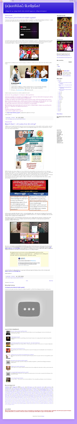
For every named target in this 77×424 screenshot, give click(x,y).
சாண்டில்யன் (48, 392)
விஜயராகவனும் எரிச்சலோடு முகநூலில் (13, 112)
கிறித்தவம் (40, 401)
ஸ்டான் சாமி (21, 277)
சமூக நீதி (43, 392)
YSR (8, 398)
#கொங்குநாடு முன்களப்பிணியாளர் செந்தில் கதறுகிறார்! (20, 17)
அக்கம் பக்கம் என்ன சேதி (22, 390)
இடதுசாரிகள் (25, 391)
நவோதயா (14, 277)
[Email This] (18, 117)
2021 (59, 80)
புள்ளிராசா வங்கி (29, 403)
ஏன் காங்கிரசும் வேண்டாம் (48, 394)
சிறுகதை (35, 388)
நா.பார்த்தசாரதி (20, 394)
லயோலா (26, 397)
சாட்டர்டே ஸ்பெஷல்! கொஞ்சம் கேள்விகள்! (17, 378)
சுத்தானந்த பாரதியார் (39, 398)
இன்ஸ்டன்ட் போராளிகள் (8, 401)
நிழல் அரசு (18, 277)
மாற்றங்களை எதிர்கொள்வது (44, 403)
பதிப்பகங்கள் (7, 397)
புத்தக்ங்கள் (24, 403)
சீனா (18, 395)
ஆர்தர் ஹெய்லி (50, 400)
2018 (59, 103)
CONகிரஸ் (37, 397)
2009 (59, 110)
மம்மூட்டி (44, 399)
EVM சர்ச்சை (27, 400)
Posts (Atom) (12, 282)
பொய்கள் (34, 403)
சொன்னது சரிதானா (14, 402)
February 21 (47, 397)
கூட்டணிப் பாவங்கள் (36, 390)
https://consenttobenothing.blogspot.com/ (63, 55)
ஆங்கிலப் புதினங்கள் (19, 391)
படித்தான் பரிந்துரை (7, 403)
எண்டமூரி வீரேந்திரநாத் (43, 390)
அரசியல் (9, 277)
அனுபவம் (12, 277)
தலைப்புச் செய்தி (49, 396)
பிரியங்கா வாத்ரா (39, 399)
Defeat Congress (42, 397)
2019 (59, 102)
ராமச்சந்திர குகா (21, 397)
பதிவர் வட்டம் (15, 390)
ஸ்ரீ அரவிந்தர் (50, 395)
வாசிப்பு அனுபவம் (32, 393)
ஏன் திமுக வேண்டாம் (38, 392)
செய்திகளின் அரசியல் (41, 387)
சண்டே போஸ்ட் (24, 396)
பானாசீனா (30, 391)
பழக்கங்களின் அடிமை (33, 399)
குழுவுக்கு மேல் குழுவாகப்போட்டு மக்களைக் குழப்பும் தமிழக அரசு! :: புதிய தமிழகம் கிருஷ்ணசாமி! (25, 342)
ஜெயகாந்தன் (26, 395)
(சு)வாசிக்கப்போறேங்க (36, 391)
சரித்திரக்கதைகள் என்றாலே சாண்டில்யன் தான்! (18, 366)
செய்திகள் (18, 388)
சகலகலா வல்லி (51, 401)
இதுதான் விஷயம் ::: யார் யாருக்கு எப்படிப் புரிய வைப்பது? (20, 124)
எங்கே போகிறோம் (42, 391)
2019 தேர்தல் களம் (30, 387)
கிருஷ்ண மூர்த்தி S (66, 70)
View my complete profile (67, 75)
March (60, 96)
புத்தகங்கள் (7, 388)
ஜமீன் (18, 402)
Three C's (37, 400)
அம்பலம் (14, 398)
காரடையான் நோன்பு (35, 401)
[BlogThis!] (19, 117)
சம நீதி (28, 396)
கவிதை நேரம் (14, 395)
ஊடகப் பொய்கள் (50, 389)
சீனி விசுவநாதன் (8, 402)
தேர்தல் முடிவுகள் (10, 393)
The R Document (33, 400)
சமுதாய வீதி (27, 398)
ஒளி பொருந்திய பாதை (8, 395)
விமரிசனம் (9, 389)
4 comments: (13, 117)
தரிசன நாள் (14, 394)
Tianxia (39, 394)
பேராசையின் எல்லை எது (38, 395)
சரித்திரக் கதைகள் (33, 396)
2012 (59, 106)
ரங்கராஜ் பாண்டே (29, 388)
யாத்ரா (47, 399)
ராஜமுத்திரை (50, 399)
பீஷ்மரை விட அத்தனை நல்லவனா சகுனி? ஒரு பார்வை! (19, 331)
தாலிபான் (21, 399)
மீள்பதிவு (22, 392)
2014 (59, 105)
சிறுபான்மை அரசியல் (32, 398)
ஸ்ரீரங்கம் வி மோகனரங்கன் (39, 393)
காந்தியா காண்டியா (29, 401)
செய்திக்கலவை (45, 398)
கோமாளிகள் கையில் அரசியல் (20, 398)
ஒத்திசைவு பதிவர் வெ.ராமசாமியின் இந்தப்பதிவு (12, 271)
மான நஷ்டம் (37, 403)
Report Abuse (59, 113)
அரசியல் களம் (48, 388)
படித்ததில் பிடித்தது (17, 393)
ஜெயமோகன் (6, 399)
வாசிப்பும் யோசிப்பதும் (32, 397)
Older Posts (51, 280)
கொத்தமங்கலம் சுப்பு (45, 401)
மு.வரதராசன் (50, 403)
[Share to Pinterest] (23, 117)
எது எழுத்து (23, 388)
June (60, 92)
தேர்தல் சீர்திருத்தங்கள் (16, 389)
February (60, 97)
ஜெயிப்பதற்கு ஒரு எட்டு (23, 402)
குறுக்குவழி (19, 396)
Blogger (43, 416)
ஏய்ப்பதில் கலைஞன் (49, 391)
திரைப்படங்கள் (25, 399)
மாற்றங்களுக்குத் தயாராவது (27, 394)
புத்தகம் (22, 393)
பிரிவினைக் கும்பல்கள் (14, 403)
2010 (59, 109)
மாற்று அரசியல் (45, 395)
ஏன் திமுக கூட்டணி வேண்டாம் (33, 389)
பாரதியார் (11, 397)
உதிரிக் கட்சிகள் (7, 396)
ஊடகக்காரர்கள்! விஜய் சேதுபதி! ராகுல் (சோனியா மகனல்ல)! (19, 372)
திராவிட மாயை (9, 390)
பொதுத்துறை (16, 397)
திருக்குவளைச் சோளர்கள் (35, 402)
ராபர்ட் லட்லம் (6, 404)
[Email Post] (16, 117)
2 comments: (13, 276)
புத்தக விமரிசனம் (24, 389)
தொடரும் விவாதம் (41, 388)
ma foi (46, 400)
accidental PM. (42, 400)
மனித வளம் (13, 388)
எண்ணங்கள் (49, 387)
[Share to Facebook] (21, 117)
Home (27, 280)
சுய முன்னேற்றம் (17, 392)
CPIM (16, 400)
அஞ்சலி (42, 394)
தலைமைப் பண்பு (17, 399)
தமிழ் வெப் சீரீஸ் (11, 399)
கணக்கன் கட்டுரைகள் (15, 401)
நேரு (28, 399)
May (59, 93)
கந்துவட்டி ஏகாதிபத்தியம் (22, 401)
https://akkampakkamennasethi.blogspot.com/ (64, 57)
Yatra (11, 398)
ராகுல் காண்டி (26, 393)
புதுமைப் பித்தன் (20, 403)
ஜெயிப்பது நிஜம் (29, 402)
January (60, 99)
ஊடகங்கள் (29, 390)
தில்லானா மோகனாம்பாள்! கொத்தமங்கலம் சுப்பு (18, 348)
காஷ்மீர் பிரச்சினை (13, 396)
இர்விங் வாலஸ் (47, 393)
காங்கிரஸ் (10, 394)
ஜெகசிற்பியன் (50, 398)
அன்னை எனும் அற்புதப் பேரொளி (29, 392)
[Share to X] (20, 117)
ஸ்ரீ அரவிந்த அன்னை (12, 391)
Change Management (43, 389)
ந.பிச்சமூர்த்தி (41, 402)
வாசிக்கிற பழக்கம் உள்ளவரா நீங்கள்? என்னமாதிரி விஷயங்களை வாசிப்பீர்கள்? (22, 354)
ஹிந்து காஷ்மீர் (11, 404)
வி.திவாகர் (13, 400)
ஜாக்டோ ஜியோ (40, 396)
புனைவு (6, 391)
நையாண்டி (22, 387)
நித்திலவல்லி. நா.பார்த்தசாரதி (48, 402)
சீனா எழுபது (22, 395)
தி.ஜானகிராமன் (32, 395)
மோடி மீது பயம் (34, 394)
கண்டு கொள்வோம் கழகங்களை (9, 392)
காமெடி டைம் (50, 390)
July (59, 81)
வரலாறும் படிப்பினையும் (8, 400)
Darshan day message (22, 400)
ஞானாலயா (44, 396)
